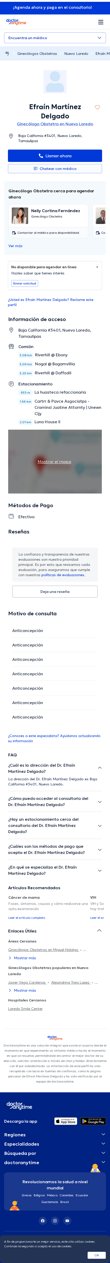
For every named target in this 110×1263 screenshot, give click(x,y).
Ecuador (82, 1195)
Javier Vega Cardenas (27, 982)
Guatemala (49, 1202)
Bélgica (39, 1195)
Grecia (27, 1195)
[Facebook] (43, 1221)
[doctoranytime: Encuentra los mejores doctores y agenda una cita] (7, 53)
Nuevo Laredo (76, 53)
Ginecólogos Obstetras (37, 53)
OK (96, 1255)
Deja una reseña (55, 591)
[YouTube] (67, 1221)
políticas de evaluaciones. (63, 575)
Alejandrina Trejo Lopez (71, 982)
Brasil (64, 1202)
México (52, 1195)
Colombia (67, 1195)
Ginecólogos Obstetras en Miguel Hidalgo (43, 949)
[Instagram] (55, 1221)
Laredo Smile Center (25, 1008)
